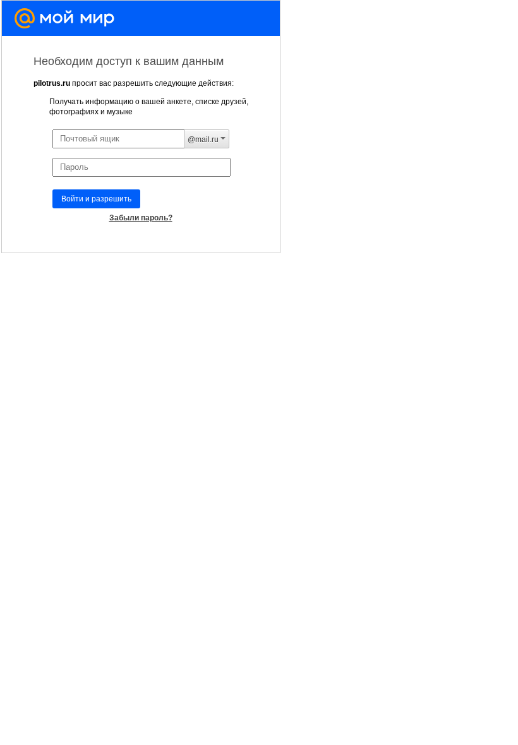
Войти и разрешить (96, 198)
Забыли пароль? (140, 217)
